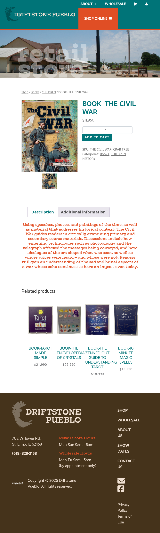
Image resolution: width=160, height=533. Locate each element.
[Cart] (135, 4)
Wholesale (115, 4)
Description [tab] (42, 212)
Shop (24, 92)
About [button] (86, 4)
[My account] (146, 4)
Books (35, 92)
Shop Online (95, 18)
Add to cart (97, 137)
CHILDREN (49, 92)
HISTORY (88, 159)
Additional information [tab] (83, 212)
